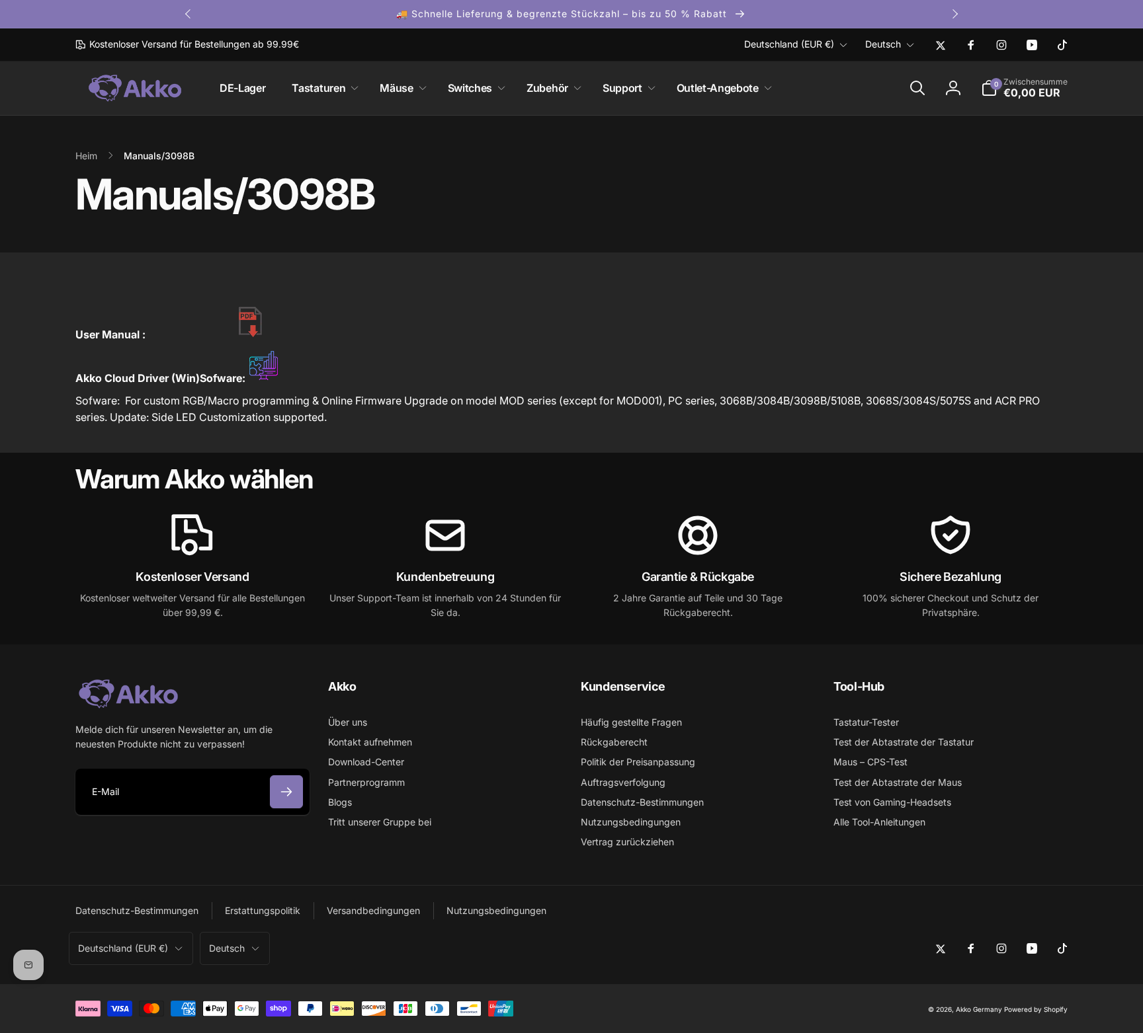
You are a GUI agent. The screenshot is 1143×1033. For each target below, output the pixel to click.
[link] (187, 44)
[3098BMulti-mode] (251, 334)
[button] (322, 88)
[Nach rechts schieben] (954, 14)
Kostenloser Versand (192, 577)
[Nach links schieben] (188, 14)
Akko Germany (979, 1009)
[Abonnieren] (286, 791)
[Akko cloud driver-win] (263, 378)
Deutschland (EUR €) (789, 44)
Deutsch (883, 44)
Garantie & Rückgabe (698, 577)
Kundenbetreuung (445, 577)
